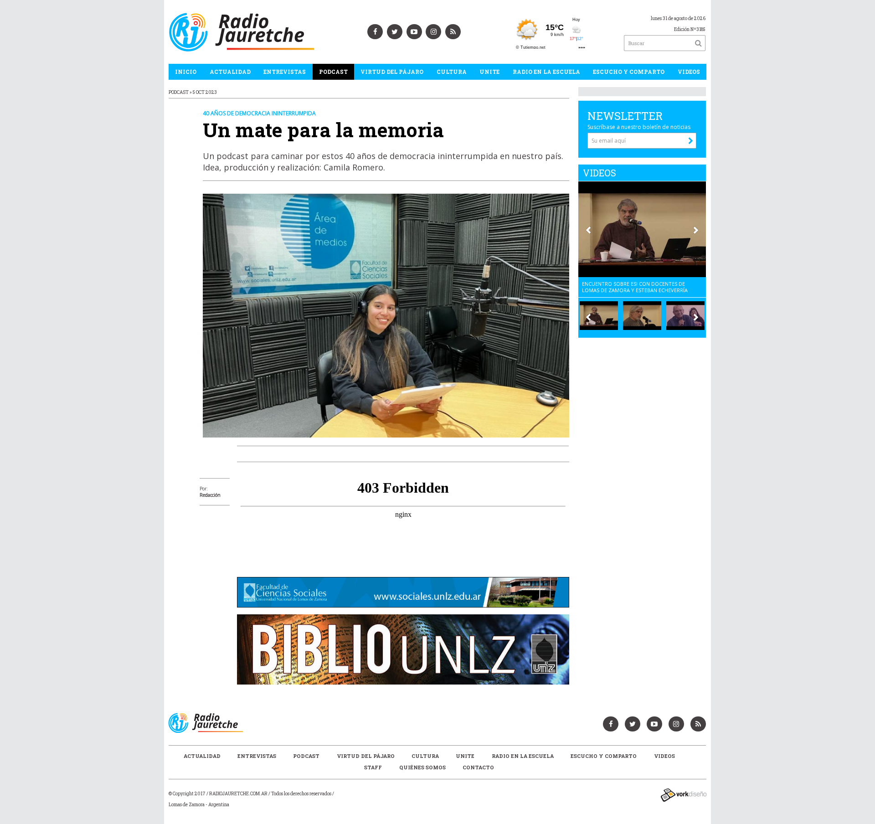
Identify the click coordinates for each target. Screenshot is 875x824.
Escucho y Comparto (628, 71)
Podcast (333, 71)
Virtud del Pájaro (391, 71)
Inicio (185, 71)
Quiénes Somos (422, 767)
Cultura (452, 71)
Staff (373, 767)
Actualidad (230, 71)
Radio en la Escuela (546, 71)
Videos (689, 71)
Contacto (478, 767)
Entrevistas (284, 71)
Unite (489, 71)
